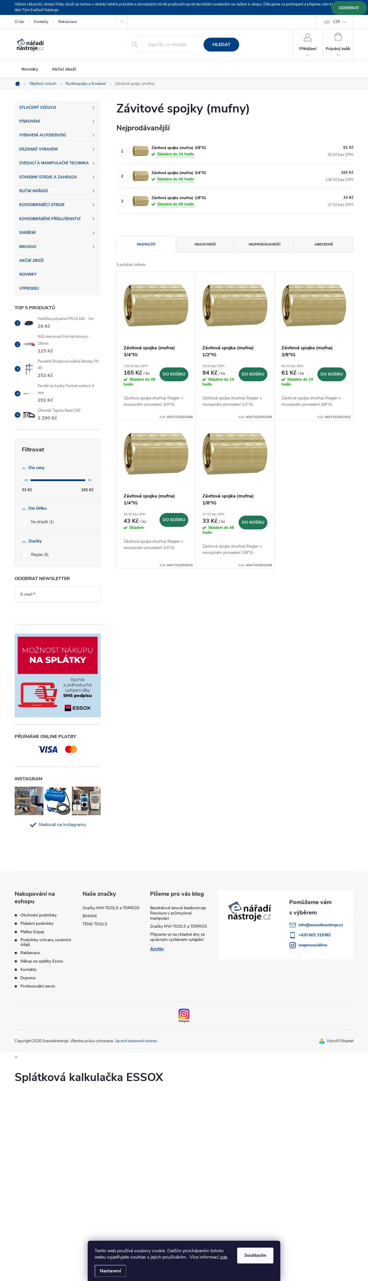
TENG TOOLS (95, 924)
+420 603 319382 (314, 935)
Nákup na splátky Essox (41, 961)
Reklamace (67, 21)
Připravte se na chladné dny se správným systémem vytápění (177, 937)
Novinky (30, 69)
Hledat (221, 44)
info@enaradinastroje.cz (320, 925)
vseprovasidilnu (312, 945)
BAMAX (90, 916)
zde (223, 1257)
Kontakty (41, 21)
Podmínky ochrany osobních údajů (45, 942)
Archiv (157, 949)
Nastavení (110, 1271)
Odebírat (349, 8)
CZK (336, 21)
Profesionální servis (37, 986)
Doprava (27, 978)
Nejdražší (146, 244)
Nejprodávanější (264, 244)
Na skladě (42, 522)
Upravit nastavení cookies (136, 1041)
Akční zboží (64, 69)
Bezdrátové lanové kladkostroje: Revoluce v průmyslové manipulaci (178, 913)
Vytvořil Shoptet (340, 1041)
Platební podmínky (36, 923)
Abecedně (324, 244)
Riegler (39, 554)
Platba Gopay (32, 932)
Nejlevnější (205, 244)
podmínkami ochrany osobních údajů (53, 611)
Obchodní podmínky (38, 915)
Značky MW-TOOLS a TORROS (111, 908)
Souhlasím (255, 1255)
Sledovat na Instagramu (62, 824)
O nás (19, 21)
